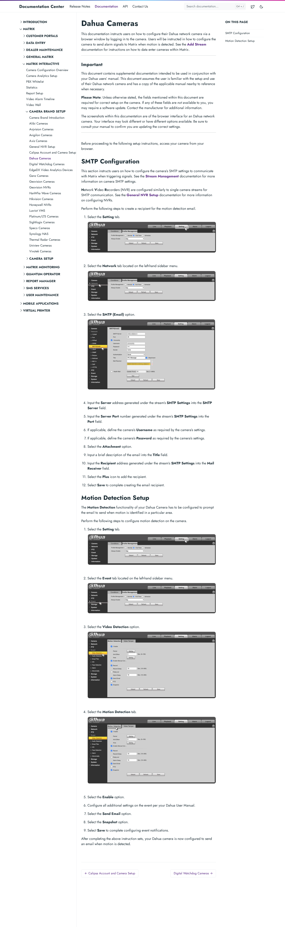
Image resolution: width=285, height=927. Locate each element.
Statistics (31, 87)
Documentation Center (41, 6)
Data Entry (36, 43)
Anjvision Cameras (41, 129)
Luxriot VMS (37, 210)
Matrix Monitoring (43, 267)
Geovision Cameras (41, 181)
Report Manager (40, 281)
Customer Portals (42, 36)
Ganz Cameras (38, 176)
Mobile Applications (41, 303)
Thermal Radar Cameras (44, 239)
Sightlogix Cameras (41, 222)
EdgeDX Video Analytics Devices (51, 170)
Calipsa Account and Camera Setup (52, 152)
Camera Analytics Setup (41, 76)
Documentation (106, 6)
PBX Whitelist (35, 81)
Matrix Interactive (42, 64)
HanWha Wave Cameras (45, 193)
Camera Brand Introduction (46, 117)
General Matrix (40, 57)
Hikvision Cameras (41, 199)
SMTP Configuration (237, 33)
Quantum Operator (43, 274)
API (125, 6)
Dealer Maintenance (44, 50)
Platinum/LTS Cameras (43, 216)
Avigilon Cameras (40, 135)
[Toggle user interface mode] (261, 6)
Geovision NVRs (40, 187)
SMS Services (37, 288)
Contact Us (140, 6)
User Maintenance (42, 295)
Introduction (35, 22)
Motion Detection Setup (240, 41)
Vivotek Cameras (40, 251)
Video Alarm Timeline (40, 99)
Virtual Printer (36, 310)
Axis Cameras (38, 141)
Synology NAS (38, 234)
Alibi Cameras (38, 123)
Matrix (29, 29)
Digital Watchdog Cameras (46, 164)
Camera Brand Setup (47, 111)
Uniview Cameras (40, 245)
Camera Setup (41, 258)
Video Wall (33, 105)
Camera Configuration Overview (47, 70)
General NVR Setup (42, 146)
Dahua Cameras (40, 158)
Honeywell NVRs (40, 205)
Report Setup (34, 93)
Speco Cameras (39, 228)
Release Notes (80, 6)
